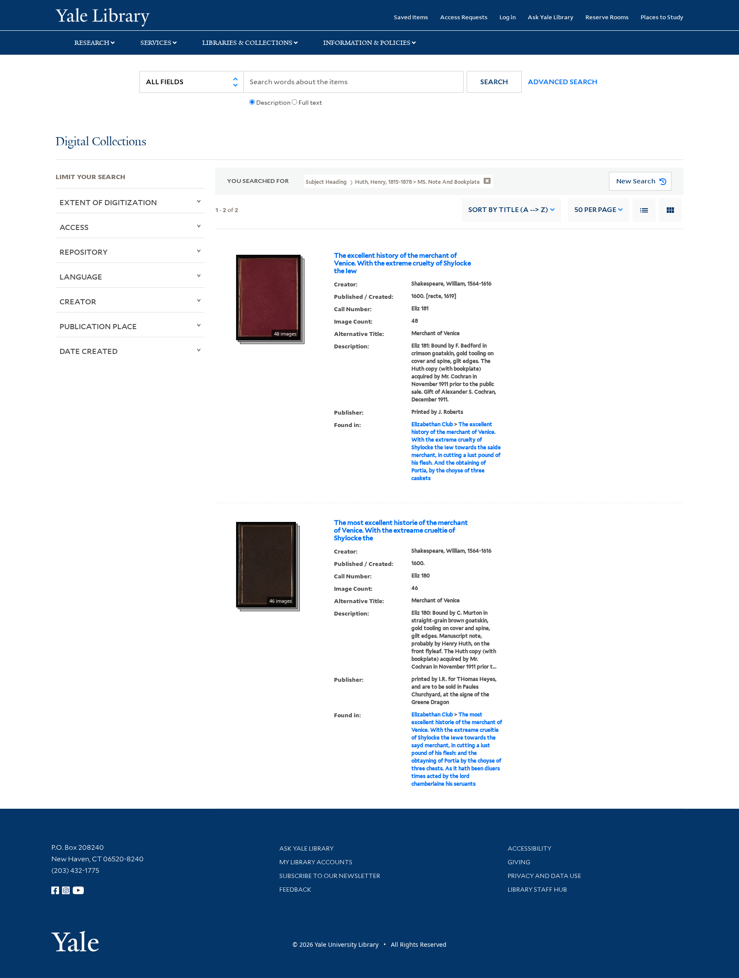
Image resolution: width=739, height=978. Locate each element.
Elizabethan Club (432, 424)
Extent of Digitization (108, 202)
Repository (83, 252)
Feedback (295, 889)
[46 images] (266, 564)
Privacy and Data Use (544, 875)
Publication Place (98, 326)
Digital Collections (101, 142)
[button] (494, 82)
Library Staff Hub (537, 889)
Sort (508, 210)
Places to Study (662, 17)
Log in (508, 17)
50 (595, 210)
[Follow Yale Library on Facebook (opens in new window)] (55, 890)
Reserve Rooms (607, 17)
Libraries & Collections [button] (247, 42)
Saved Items (411, 17)
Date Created (88, 351)
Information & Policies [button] (367, 42)
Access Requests (464, 17)
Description (273, 102)
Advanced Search (562, 82)
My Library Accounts (315, 862)
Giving (519, 862)
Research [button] (91, 42)
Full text (310, 102)
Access (74, 227)
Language (80, 276)
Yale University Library (103, 16)
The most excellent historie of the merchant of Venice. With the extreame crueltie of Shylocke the (401, 530)
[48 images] (268, 296)
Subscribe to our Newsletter (329, 875)
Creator (77, 301)
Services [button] (155, 42)
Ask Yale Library (550, 17)
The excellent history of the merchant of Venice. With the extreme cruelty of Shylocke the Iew (402, 263)
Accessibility (529, 848)
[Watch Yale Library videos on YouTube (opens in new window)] (78, 890)
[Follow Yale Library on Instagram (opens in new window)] (66, 890)
